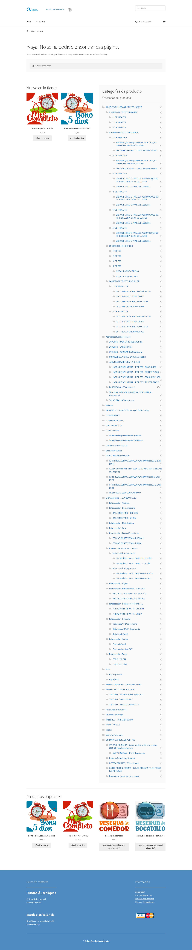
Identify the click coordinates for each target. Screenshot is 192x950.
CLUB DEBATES (112, 415)
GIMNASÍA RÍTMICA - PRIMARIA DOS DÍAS (134, 573)
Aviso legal (140, 892)
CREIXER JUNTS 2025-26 (116, 445)
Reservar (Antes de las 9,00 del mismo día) (150, 846)
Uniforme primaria (114, 735)
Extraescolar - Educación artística (124, 533)
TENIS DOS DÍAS (120, 664)
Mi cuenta (40, 21)
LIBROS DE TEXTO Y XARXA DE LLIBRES (133, 186)
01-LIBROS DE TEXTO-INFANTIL (123, 112)
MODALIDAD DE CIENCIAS (127, 271)
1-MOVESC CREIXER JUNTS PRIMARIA (126, 694)
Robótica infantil (120, 634)
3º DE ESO (117, 261)
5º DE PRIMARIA (120, 210)
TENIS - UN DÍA (119, 659)
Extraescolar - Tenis (118, 654)
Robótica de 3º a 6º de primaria (126, 629)
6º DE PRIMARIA (120, 228)
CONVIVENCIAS (112, 430)
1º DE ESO (117, 251)
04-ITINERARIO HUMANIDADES (130, 306)
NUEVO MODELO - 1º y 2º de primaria (129, 753)
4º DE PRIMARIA (120, 191)
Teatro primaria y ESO (122, 649)
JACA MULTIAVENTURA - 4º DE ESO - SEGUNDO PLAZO (137, 377)
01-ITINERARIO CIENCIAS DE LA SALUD (133, 291)
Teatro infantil (119, 644)
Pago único (114, 679)
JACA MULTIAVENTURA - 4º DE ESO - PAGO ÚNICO (134, 367)
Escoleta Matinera (114, 450)
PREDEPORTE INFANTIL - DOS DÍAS (128, 608)
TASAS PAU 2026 (113, 724)
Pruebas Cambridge (114, 714)
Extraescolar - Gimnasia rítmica (123, 548)
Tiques (109, 729)
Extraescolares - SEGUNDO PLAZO (121, 497)
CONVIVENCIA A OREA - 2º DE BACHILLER (127, 357)
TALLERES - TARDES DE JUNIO (119, 719)
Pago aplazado (115, 674)
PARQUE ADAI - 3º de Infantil (122, 387)
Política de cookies (143, 895)
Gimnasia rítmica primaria (124, 568)
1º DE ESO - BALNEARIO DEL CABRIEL (125, 341)
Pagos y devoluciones (144, 902)
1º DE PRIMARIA (120, 137)
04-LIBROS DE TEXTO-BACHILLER (124, 281)
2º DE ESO (117, 256)
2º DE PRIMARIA (120, 155)
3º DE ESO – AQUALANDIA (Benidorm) (125, 352)
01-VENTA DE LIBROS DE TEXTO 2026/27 (124, 107)
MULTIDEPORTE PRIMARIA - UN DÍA (129, 598)
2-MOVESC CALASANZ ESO (120, 699)
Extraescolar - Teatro (118, 639)
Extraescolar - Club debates (121, 523)
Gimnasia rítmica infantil (124, 553)
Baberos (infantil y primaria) (122, 758)
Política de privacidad (144, 898)
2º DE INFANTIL (119, 122)
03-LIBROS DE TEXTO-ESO (121, 246)
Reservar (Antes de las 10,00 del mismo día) (114, 846)
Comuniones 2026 (114, 425)
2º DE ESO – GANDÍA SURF (120, 347)
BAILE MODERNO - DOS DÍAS (125, 513)
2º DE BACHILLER (120, 311)
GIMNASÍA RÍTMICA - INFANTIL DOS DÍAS (134, 558)
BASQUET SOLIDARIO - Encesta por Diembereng (127, 410)
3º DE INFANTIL (119, 127)
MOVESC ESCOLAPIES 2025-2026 (120, 689)
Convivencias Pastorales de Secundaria (126, 440)
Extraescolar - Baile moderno (122, 508)
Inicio (29, 21)
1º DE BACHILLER (120, 286)
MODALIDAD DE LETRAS (126, 276)
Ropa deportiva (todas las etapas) (124, 776)
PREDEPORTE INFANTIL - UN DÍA (127, 613)
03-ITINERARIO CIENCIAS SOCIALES (132, 301)
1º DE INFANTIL (119, 117)
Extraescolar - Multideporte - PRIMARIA (127, 588)
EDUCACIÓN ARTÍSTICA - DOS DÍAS (128, 538)
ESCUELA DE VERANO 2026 (117, 455)
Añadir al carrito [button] (42, 138)
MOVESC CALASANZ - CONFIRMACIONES (123, 684)
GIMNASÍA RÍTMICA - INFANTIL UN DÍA (133, 563)
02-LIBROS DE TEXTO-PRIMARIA (123, 132)
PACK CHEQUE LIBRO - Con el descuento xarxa (136, 150)
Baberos (109, 405)
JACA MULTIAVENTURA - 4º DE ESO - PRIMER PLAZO (136, 372)
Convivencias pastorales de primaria (125, 435)
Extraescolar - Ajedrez (119, 503)
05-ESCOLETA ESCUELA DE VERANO (125, 492)
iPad (108, 669)
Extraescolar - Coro (117, 528)
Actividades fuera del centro (118, 336)
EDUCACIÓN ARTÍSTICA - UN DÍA (127, 543)
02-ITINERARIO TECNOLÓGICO (130, 296)
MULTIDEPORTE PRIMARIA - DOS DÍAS (130, 593)
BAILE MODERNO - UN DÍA (124, 518)
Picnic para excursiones (116, 709)
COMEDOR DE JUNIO (115, 420)
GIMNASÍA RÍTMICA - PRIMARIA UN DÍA (133, 578)
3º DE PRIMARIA (120, 173)
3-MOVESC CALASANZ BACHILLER (124, 704)
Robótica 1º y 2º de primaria (125, 624)
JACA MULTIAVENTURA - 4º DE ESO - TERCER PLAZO (136, 382)
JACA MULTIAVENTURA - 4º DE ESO (124, 362)
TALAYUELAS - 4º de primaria (121, 400)
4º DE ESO (117, 266)
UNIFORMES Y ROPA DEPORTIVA (120, 739)
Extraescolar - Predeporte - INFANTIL (126, 603)
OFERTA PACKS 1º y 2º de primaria (124, 763)
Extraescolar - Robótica (119, 619)
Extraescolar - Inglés (118, 583)
